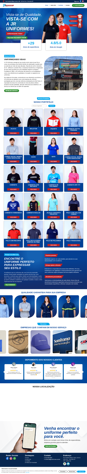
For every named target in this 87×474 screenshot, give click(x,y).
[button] (82, 372)
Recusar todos (72, 471)
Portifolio (60, 5)
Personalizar (62, 471)
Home (46, 5)
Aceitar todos (81, 471)
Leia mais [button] (14, 377)
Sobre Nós (53, 5)
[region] (43, 470)
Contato (68, 5)
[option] (43, 25)
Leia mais (27, 472)
